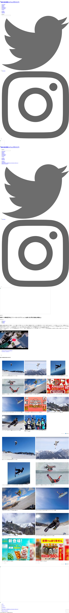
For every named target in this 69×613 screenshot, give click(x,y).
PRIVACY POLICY (5, 163)
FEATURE (3, 4)
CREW (3, 9)
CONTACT (3, 162)
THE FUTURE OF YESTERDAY (7, 350)
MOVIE (3, 5)
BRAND (3, 158)
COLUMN (3, 8)
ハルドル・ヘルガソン (5, 351)
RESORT (3, 12)
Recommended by (63, 433)
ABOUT (3, 161)
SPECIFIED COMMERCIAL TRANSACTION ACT (10, 609)
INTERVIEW (4, 7)
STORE (3, 11)
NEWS (3, 6)
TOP (2, 604)
